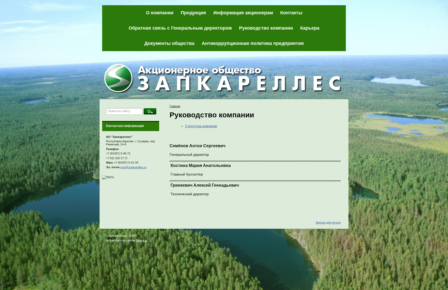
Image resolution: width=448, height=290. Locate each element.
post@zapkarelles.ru (133, 167)
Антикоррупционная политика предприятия (253, 43)
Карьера (309, 28)
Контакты (291, 12)
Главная (175, 106)
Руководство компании (266, 28)
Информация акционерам (243, 12)
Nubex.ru (142, 240)
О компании (159, 12)
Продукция (193, 12)
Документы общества (169, 43)
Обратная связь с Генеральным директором (180, 28)
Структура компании (201, 126)
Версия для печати (328, 222)
